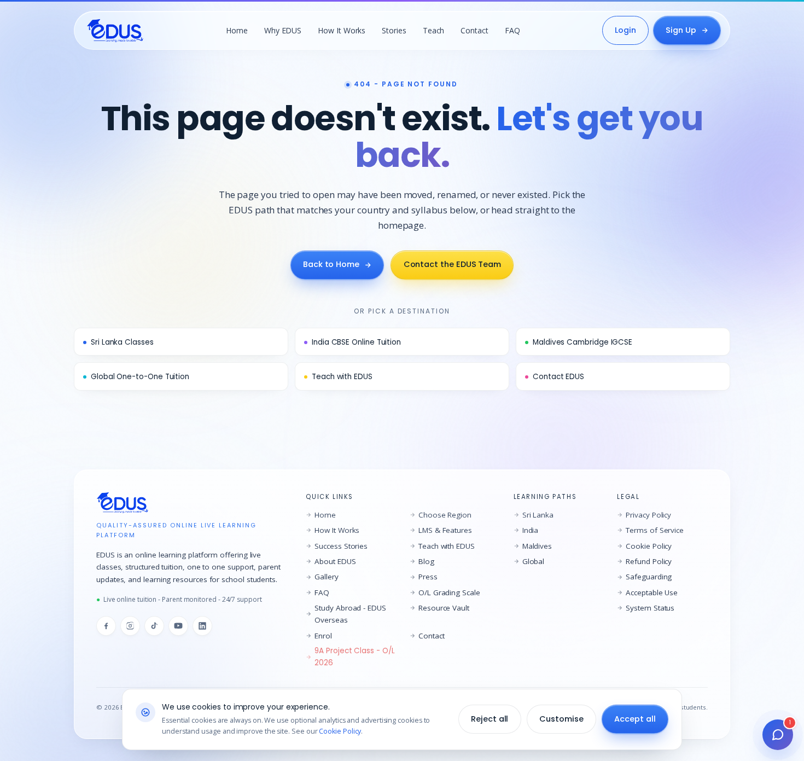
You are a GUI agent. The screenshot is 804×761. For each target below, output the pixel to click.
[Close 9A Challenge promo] (531, 225)
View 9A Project (402, 514)
